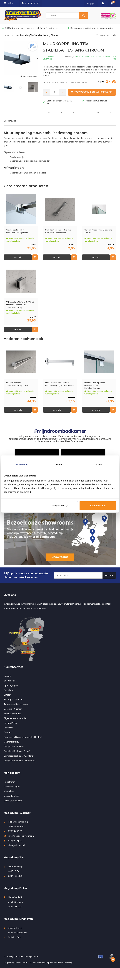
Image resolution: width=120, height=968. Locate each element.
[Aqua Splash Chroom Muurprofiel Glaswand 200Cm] (99, 209)
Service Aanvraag (12, 713)
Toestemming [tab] (20, 464)
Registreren (9, 782)
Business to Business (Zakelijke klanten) (23, 737)
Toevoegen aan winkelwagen (93, 92)
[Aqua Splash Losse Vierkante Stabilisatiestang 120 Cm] (21, 362)
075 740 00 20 (32, 3)
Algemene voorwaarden (15, 718)
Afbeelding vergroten (30, 76)
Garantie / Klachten (13, 709)
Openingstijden (11, 685)
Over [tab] (99, 464)
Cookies (8, 732)
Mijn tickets (9, 791)
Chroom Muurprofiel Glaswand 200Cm (98, 231)
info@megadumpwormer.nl (21, 836)
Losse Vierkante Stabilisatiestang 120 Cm (17, 383)
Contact (7, 676)
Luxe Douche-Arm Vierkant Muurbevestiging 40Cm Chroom (59, 383)
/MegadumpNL (15, 840)
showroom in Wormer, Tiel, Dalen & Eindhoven (31, 28)
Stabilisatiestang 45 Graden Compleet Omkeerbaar (58, 231)
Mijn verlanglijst (11, 796)
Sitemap (35, 956)
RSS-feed (25, 956)
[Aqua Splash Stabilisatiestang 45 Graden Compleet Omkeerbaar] (60, 209)
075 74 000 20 (15, 831)
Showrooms (9, 680)
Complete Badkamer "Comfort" (19, 756)
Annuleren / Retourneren (16, 704)
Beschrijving (10, 120)
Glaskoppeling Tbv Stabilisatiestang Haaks (17, 231)
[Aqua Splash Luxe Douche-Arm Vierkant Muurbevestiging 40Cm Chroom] (60, 362)
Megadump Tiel (14, 857)
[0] (112, 3)
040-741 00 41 (15, 937)
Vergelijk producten (13, 800)
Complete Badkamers (14, 746)
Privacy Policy (10, 723)
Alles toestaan (97, 505)
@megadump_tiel (16, 845)
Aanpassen (58, 505)
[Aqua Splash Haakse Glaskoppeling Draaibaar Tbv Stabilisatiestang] (99, 362)
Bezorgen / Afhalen (13, 699)
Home (7, 35)
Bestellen (8, 690)
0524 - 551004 (15, 906)
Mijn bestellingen (12, 786)
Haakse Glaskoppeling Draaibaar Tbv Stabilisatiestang (94, 385)
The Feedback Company (61, 962)
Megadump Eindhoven (18, 919)
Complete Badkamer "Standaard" (20, 760)
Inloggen (91, 3)
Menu (11, 3)
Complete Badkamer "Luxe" (17, 751)
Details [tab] (60, 464)
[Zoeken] (83, 15)
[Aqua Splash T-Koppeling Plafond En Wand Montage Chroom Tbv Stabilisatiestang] (21, 281)
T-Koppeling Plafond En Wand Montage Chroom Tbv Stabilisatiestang (20, 304)
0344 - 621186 (15, 876)
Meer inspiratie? (11, 741)
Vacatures (8, 727)
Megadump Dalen (15, 888)
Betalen (7, 695)
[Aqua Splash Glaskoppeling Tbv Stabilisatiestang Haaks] (21, 209)
